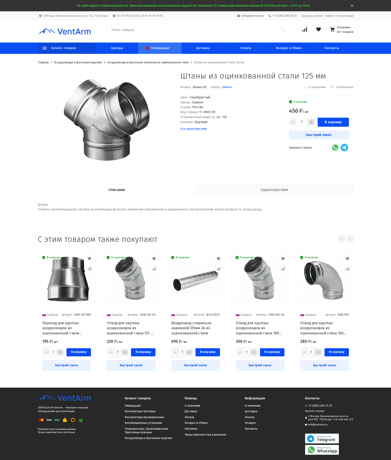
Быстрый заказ (318, 135)
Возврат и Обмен (289, 48)
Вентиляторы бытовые (140, 411)
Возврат (250, 422)
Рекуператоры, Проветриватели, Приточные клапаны (147, 430)
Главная (43, 62)
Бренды (117, 48)
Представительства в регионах (56, 432)
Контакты (332, 48)
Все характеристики (193, 128)
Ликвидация (160, 48)
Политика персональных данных (57, 429)
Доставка (203, 48)
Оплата (246, 48)
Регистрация (344, 15)
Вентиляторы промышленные (144, 417)
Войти (329, 15)
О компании (192, 405)
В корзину (333, 122)
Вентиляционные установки (143, 422)
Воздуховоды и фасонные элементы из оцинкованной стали (147, 62)
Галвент (227, 87)
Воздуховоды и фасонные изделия (78, 62)
